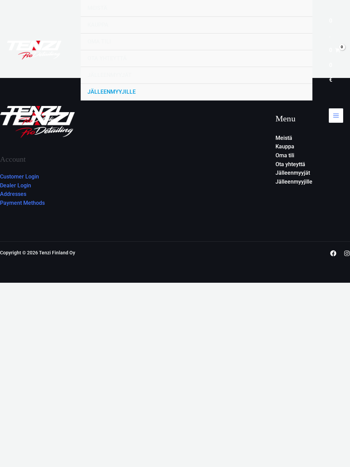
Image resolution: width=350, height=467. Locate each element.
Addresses (13, 194)
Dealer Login (15, 185)
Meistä (97, 8)
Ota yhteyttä (107, 58)
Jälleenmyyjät (110, 75)
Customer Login (19, 176)
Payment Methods (22, 203)
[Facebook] (333, 253)
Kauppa (98, 25)
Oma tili (99, 41)
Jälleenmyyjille (112, 92)
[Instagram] (347, 253)
